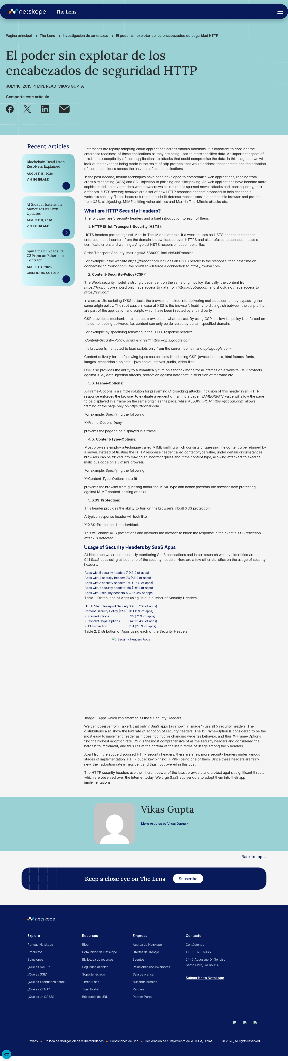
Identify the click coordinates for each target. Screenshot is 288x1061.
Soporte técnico (93, 974)
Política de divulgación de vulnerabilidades (74, 1041)
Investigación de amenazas (85, 36)
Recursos (90, 936)
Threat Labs (90, 982)
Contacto (193, 936)
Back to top (251, 856)
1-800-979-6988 (198, 952)
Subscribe (188, 878)
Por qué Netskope (40, 945)
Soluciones (35, 959)
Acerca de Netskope (147, 945)
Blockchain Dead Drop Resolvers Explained (46, 164)
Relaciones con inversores (151, 967)
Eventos (138, 959)
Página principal (19, 36)
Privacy (32, 1041)
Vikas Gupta (71, 86)
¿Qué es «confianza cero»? (46, 982)
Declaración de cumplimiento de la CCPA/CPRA (178, 1041)
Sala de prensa (143, 974)
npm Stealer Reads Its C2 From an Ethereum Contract (45, 255)
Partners (139, 989)
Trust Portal (90, 989)
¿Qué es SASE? (38, 967)
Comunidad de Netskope (99, 952)
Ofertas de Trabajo (146, 952)
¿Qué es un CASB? (40, 997)
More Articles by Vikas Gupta (164, 824)
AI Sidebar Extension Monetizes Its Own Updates (44, 209)
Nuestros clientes (145, 982)
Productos (34, 952)
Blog (85, 945)
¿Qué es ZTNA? (38, 989)
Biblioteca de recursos (97, 959)
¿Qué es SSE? (37, 974)
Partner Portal (142, 997)
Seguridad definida (95, 967)
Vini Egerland (38, 179)
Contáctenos (195, 945)
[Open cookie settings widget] (6, 1054)
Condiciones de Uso (124, 1041)
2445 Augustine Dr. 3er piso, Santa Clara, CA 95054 (206, 962)
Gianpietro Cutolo (43, 273)
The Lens (47, 36)
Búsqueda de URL (95, 997)
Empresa (140, 936)
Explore (33, 936)
